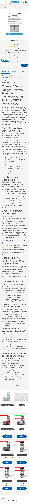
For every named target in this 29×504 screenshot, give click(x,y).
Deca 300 (21, 483)
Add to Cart (24, 65)
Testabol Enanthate (7, 432)
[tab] (5, 71)
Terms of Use (4, 500)
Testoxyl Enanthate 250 (7, 408)
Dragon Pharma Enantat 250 (14, 240)
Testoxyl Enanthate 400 (7, 457)
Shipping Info (19, 500)
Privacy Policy (11, 500)
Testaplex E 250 (22, 432)
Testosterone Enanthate (21, 408)
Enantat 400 (22, 457)
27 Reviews (19, 47)
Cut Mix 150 (7, 483)
